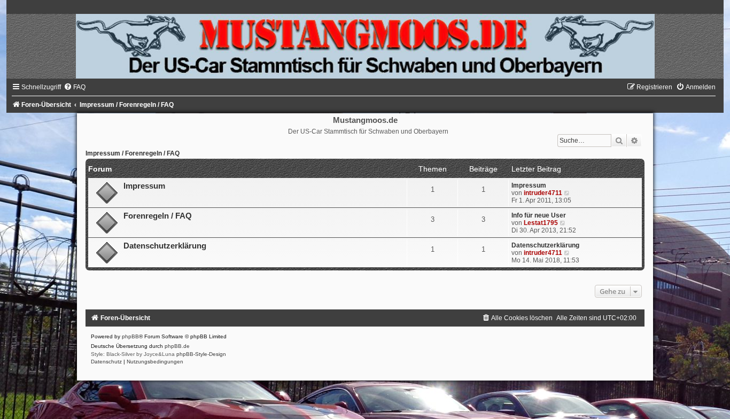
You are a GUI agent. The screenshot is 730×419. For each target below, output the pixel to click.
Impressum (144, 186)
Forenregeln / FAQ (157, 216)
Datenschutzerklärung (164, 246)
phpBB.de (177, 346)
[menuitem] (75, 87)
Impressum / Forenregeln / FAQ (133, 153)
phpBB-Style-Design (201, 354)
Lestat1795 (541, 223)
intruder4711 (543, 193)
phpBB (130, 336)
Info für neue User (538, 215)
